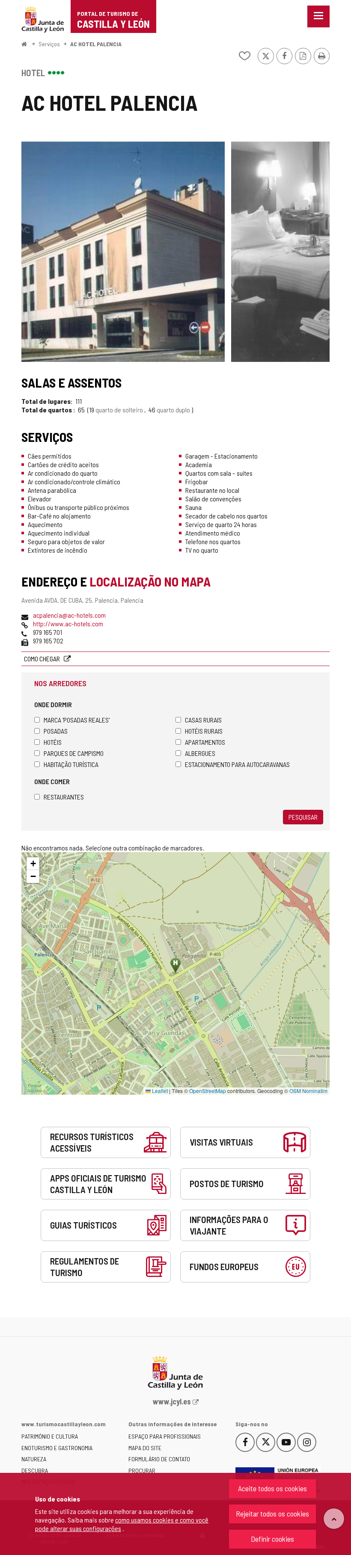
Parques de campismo (74, 753)
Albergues (200, 753)
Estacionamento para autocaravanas (237, 764)
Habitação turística (71, 764)
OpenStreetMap (207, 1090)
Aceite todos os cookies (272, 1488)
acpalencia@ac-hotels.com (69, 615)
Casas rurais (203, 720)
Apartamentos (205, 742)
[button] (33, 863)
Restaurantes (64, 797)
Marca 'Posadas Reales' (77, 720)
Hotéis (53, 742)
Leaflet (159, 1090)
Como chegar (42, 659)
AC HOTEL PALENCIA (96, 43)
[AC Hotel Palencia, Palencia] (123, 252)
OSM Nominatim (308, 1090)
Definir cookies (272, 1538)
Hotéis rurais (204, 731)
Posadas (56, 731)
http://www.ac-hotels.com (68, 623)
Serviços (49, 43)
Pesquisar (303, 817)
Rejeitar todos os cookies (272, 1513)
